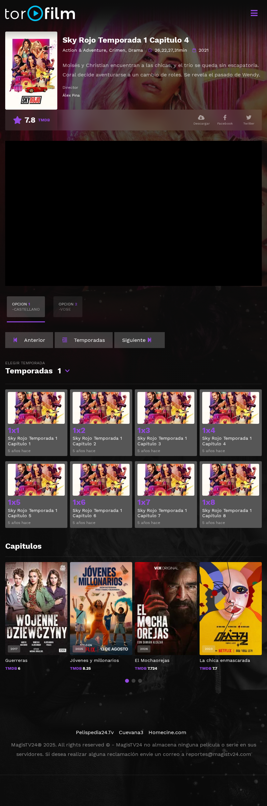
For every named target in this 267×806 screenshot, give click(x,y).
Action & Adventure (84, 50)
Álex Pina (71, 95)
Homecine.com (167, 732)
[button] (127, 681)
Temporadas (33, 368)
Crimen (117, 50)
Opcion (26, 307)
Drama (135, 50)
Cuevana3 (131, 732)
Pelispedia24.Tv (95, 732)
